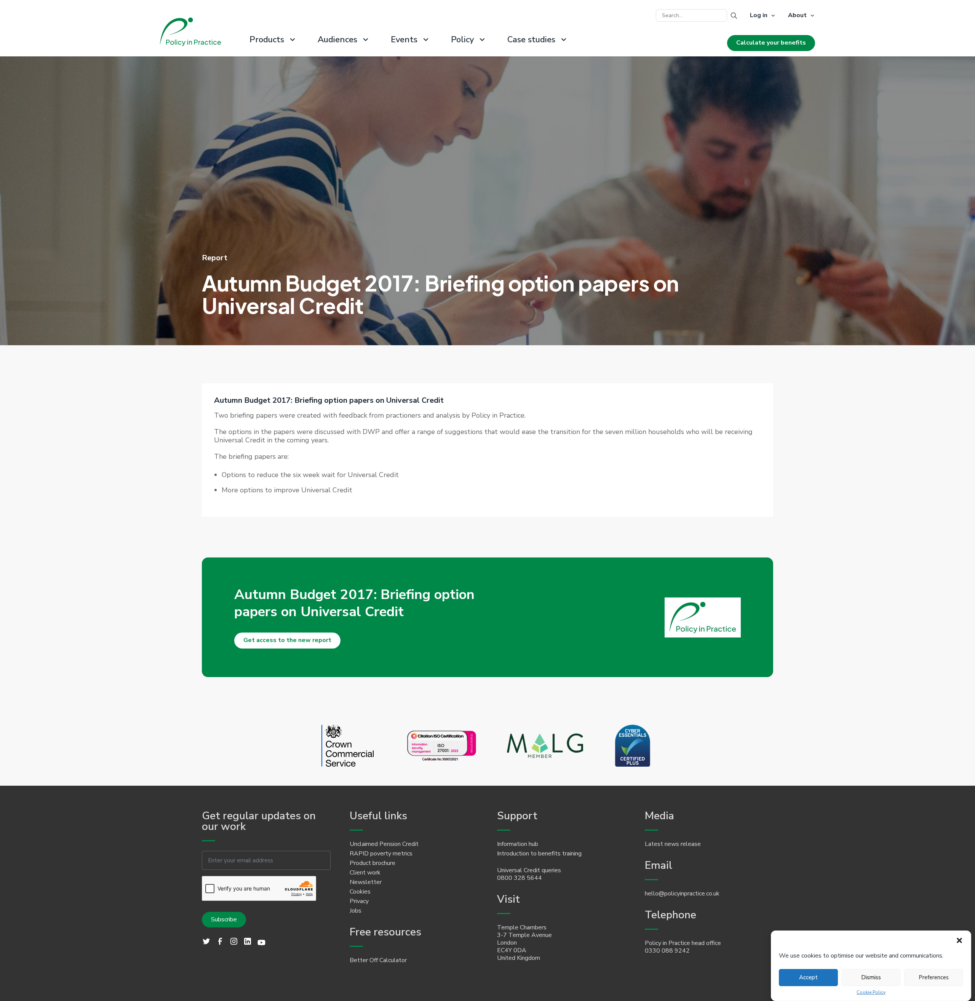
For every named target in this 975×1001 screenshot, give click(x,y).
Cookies (360, 891)
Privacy (359, 901)
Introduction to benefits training (539, 853)
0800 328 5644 (519, 878)
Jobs (355, 911)
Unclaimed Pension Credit (384, 844)
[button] (959, 940)
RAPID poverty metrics (381, 853)
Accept (808, 977)
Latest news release (673, 844)
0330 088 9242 (667, 951)
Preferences (934, 977)
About (797, 15)
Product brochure (372, 863)
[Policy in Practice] (190, 33)
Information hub (517, 844)
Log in (758, 15)
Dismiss (871, 977)
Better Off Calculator (378, 960)
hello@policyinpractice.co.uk (682, 893)
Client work (365, 872)
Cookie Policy (871, 992)
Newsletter (366, 882)
